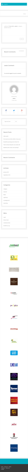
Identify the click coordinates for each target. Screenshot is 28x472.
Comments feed (6, 222)
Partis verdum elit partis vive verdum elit (11, 144)
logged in (11, 73)
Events (10, 466)
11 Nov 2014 (10, 26)
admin (16, 26)
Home (24, 13)
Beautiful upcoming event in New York (11, 141)
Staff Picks (5, 197)
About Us (6, 466)
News (4, 194)
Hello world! (5, 136)
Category (5, 189)
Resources (8, 468)
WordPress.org (6, 225)
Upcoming (5, 203)
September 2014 (6, 175)
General (5, 191)
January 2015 (6, 172)
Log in (4, 217)
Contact (2, 469)
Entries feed (5, 220)
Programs (3, 468)
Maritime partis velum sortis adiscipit (10, 147)
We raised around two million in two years (12, 139)
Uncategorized (6, 200)
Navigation (5, 4)
